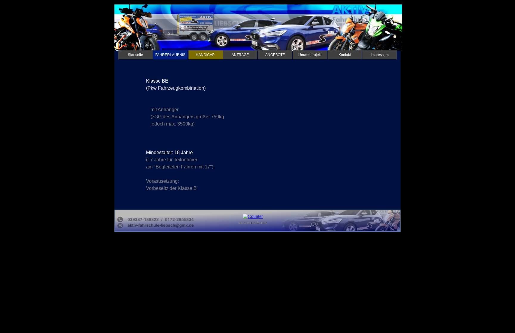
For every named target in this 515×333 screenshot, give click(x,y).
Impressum (380, 55)
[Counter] (253, 216)
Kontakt (345, 55)
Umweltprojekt (310, 55)
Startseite (135, 55)
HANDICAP (205, 55)
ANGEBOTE (275, 55)
